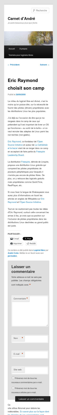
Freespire (25, 161)
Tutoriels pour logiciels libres (21, 55)
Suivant (44, 64)
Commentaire (21, 298)
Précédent (13, 64)
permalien (12, 255)
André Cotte (13, 253)
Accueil (12, 48)
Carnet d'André (21, 18)
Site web (18, 369)
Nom (18, 338)
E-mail (18, 353)
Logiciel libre (39, 250)
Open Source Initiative (30, 202)
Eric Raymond (14, 141)
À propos (23, 48)
